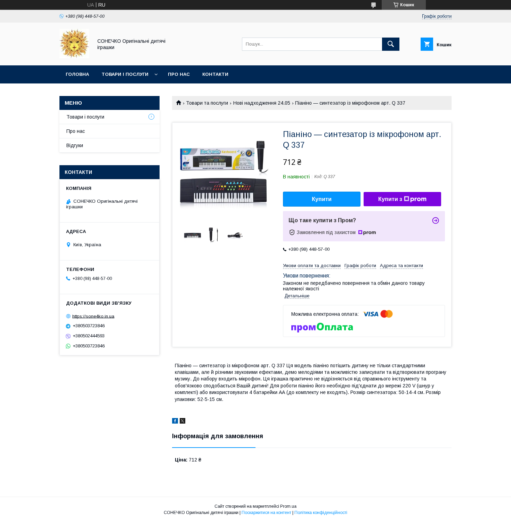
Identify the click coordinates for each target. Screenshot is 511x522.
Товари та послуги (207, 103)
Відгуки (74, 145)
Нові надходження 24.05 (261, 103)
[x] (182, 422)
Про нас (179, 74)
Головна (77, 74)
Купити (322, 199)
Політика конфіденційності (320, 512)
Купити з (390, 199)
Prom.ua (288, 506)
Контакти (215, 74)
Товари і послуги (125, 74)
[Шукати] (390, 44)
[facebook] (175, 422)
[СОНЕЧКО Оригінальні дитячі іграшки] (74, 56)
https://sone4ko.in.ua (93, 316)
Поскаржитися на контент (266, 512)
